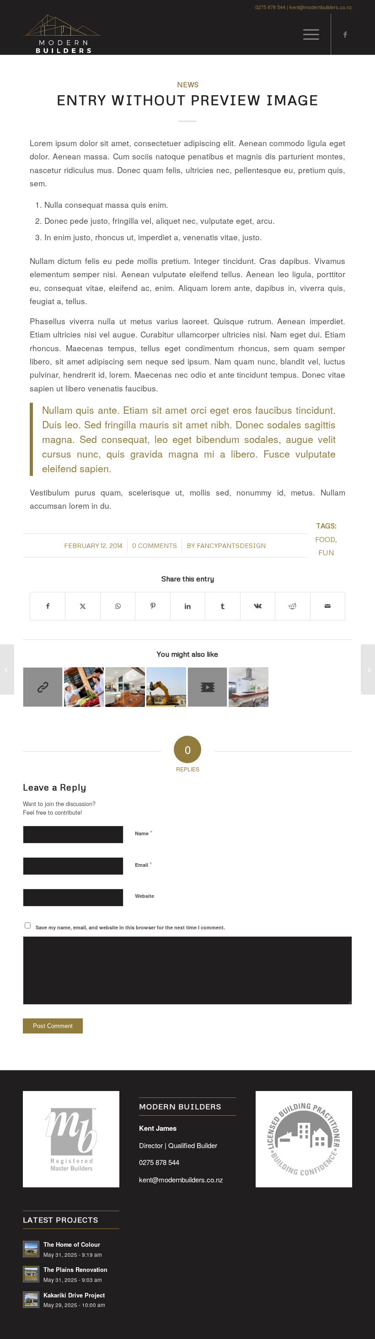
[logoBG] (62, 34)
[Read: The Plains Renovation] (31, 1274)
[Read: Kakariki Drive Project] (31, 1300)
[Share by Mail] (328, 606)
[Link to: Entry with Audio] (84, 687)
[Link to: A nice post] (125, 687)
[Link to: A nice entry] (166, 687)
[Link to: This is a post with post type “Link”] (43, 687)
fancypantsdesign (231, 545)
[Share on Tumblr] (222, 606)
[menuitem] (306, 34)
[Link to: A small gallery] (248, 687)
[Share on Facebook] (47, 606)
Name (143, 832)
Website (144, 895)
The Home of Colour (71, 1244)
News (187, 84)
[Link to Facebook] (345, 34)
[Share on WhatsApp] (118, 606)
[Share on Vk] (258, 606)
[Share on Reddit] (292, 606)
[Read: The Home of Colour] (31, 1249)
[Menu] (306, 34)
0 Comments (154, 545)
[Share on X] (82, 606)
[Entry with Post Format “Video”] (7, 669)
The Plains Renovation (75, 1269)
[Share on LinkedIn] (188, 606)
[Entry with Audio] (368, 669)
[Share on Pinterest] (152, 606)
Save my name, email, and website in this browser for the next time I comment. (130, 927)
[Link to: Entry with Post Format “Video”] (207, 687)
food (325, 539)
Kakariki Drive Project (74, 1295)
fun (326, 552)
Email (143, 864)
